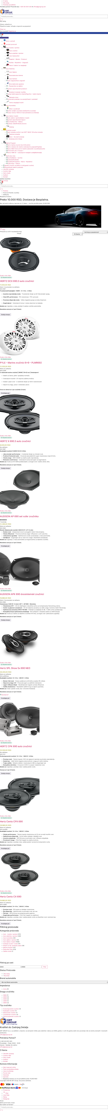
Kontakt (5, 177)
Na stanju (7, 973)
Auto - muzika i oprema (10, 934)
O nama (5, 1)
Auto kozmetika (8, 938)
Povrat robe (6, 1073)
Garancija (6, 1075)
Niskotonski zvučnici (9, 1012)
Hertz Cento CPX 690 (11, 821)
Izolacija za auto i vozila (10, 943)
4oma (5, 989)
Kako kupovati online (9, 1067)
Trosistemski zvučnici (9, 1014)
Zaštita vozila (7, 951)
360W (5, 1003)
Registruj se (12, 31)
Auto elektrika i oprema (10, 936)
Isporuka (5, 1077)
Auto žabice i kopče (9, 942)
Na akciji (6, 975)
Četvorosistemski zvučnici (11, 1016)
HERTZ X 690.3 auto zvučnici (15, 441)
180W (4, 995)
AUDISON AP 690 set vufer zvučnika (19, 516)
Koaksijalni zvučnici (9, 1011)
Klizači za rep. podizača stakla (12, 945)
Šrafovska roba (7, 949)
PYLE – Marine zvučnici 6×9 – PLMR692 (21, 362)
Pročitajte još (5, 393)
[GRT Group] (6, 14)
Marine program (8, 947)
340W (5, 1001)
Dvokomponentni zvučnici (11, 1009)
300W (5, 999)
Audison (5, 175)
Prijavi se (2, 29)
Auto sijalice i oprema (9, 940)
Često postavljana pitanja (10, 1069)
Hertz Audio (6, 173)
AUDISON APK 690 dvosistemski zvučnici (22, 594)
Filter (3, 229)
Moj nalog (6, 3)
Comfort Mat (7, 171)
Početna (5, 191)
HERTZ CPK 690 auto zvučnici (16, 746)
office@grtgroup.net (39, 6)
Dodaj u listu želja (5, 275)
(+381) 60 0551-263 (26, 6)
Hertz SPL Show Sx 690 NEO (15, 668)
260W (5, 997)
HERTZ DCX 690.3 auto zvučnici (17, 281)
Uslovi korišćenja (8, 1071)
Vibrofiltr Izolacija (8, 169)
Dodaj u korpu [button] (5, 314)
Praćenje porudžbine (9, 5)
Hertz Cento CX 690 (10, 896)
